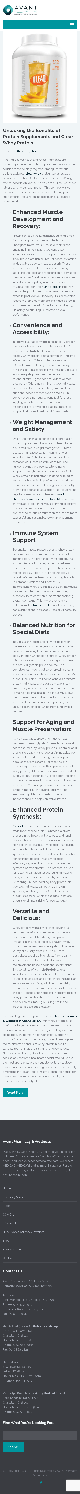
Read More (15, 1092)
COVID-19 (9, 1214)
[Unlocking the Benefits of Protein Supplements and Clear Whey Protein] (40, 76)
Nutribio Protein (43, 605)
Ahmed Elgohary (27, 151)
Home (7, 1188)
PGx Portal (9, 1223)
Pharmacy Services (15, 1197)
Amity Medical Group (43, 1326)
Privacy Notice (12, 1249)
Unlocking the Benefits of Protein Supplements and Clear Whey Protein (38, 137)
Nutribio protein (51, 286)
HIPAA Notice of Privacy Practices (23, 1232)
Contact (8, 1258)
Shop (6, 1240)
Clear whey (20, 826)
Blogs (6, 1205)
